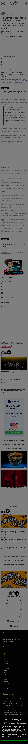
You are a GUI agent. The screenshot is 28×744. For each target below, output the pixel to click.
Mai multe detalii (16, 722)
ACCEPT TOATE (14, 740)
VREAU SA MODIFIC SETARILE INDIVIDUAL (14, 742)
